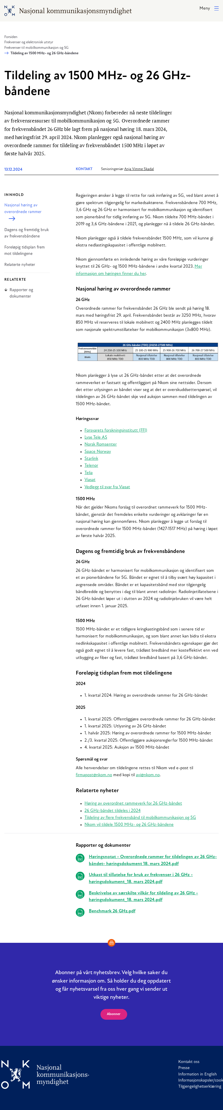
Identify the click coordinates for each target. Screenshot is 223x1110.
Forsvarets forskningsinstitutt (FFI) (115, 430)
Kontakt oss (188, 1062)
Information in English (197, 1074)
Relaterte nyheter (19, 265)
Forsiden (10, 37)
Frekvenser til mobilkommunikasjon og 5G (36, 48)
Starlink (91, 459)
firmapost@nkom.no (94, 775)
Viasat (90, 480)
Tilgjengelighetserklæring (199, 1086)
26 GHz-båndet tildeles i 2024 (112, 811)
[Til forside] (45, 1074)
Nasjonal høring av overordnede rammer (23, 208)
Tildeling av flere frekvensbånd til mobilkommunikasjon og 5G (140, 818)
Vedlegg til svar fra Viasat (107, 487)
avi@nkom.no (148, 775)
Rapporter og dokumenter (21, 293)
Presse (184, 1068)
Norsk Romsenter (100, 444)
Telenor (91, 466)
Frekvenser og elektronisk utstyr (28, 42)
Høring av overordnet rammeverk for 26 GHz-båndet (133, 803)
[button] (209, 9)
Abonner (114, 1014)
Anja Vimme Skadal (139, 169)
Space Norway (97, 452)
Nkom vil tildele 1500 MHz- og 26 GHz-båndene (129, 825)
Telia (88, 473)
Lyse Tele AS (95, 437)
